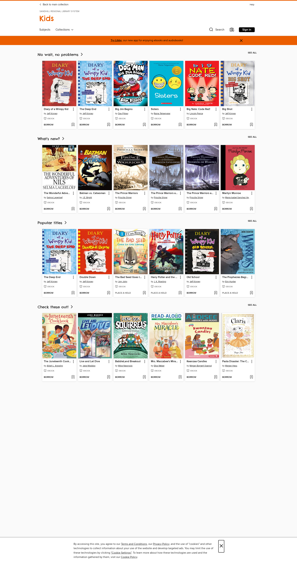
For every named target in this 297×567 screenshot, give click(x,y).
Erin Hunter (230, 281)
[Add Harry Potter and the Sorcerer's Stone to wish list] (180, 293)
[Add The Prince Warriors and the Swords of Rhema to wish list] (215, 209)
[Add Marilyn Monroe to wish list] (251, 209)
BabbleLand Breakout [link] (128, 361)
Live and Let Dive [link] (90, 361)
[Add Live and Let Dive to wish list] (108, 377)
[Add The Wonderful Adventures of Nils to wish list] (73, 209)
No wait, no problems (59, 54)
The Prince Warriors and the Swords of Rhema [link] (200, 193)
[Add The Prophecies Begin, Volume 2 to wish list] (251, 293)
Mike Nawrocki (125, 365)
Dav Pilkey (123, 113)
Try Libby (116, 40)
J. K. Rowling (160, 281)
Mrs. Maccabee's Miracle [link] (165, 361)
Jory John (122, 281)
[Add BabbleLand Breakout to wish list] (144, 377)
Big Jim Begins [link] (124, 109)
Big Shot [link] (227, 109)
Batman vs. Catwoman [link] (93, 193)
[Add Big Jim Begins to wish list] (144, 125)
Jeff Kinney (52, 113)
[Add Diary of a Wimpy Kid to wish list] (73, 125)
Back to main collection (55, 4)
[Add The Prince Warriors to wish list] (144, 209)
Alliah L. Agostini (55, 365)
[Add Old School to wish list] (215, 293)
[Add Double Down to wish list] (108, 293)
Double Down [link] (88, 277)
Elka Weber (159, 365)
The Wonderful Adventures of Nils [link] (58, 193)
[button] (216, 30)
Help (252, 4)
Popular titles (51, 222)
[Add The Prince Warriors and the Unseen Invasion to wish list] (180, 209)
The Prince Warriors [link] (126, 193)
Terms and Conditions (134, 544)
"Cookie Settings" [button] (121, 552)
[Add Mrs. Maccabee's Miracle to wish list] (180, 377)
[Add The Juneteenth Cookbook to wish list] (73, 377)
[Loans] (232, 30)
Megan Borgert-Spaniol (201, 365)
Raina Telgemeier (162, 113)
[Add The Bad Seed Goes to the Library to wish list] (144, 293)
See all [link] (252, 52)
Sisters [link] (155, 109)
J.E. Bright (87, 197)
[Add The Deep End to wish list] (108, 125)
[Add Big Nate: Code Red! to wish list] (215, 125)
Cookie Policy (129, 557)
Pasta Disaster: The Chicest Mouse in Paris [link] (236, 361)
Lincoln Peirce (196, 113)
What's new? (49, 138)
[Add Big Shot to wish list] (251, 125)
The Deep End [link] (88, 109)
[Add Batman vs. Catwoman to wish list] (108, 209)
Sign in (246, 30)
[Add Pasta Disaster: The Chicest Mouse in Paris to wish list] (251, 377)
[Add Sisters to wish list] (180, 125)
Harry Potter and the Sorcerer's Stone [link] (165, 277)
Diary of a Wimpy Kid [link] (56, 109)
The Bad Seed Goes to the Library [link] (129, 277)
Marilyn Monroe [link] (231, 193)
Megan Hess (231, 365)
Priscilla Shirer (125, 197)
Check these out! (54, 307)
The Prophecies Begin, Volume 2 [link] (236, 277)
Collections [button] (63, 30)
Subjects (44, 30)
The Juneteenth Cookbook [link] (58, 361)
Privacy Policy (161, 544)
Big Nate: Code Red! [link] (198, 109)
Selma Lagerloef (55, 197)
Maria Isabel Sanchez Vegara (238, 197)
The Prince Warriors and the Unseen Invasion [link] (165, 193)
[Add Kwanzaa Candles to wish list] (215, 377)
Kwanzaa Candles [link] (197, 361)
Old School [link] (193, 277)
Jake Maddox (88, 365)
